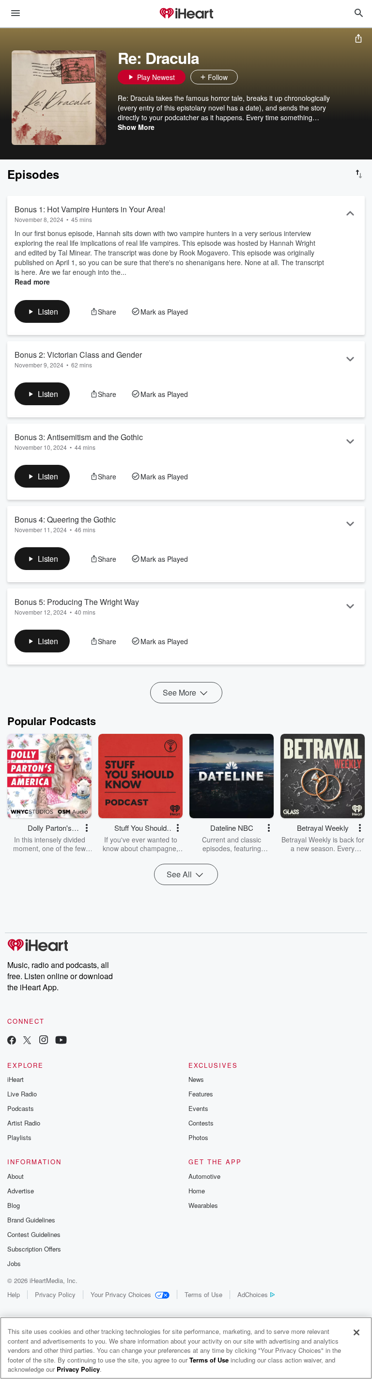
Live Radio (22, 1093)
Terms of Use (203, 1294)
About (15, 1176)
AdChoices (252, 1294)
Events (198, 1108)
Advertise (20, 1190)
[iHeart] (186, 14)
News (196, 1079)
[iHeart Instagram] (43, 1040)
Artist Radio (23, 1122)
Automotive (204, 1176)
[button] (247, 77)
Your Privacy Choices (121, 1294)
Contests (201, 1122)
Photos (198, 1137)
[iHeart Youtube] (61, 1040)
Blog (13, 1205)
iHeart (15, 1079)
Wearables (203, 1205)
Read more (32, 281)
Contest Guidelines (34, 1234)
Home (196, 1190)
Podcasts (20, 1108)
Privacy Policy (55, 1294)
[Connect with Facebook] (11, 1040)
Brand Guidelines (31, 1219)
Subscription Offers (34, 1248)
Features (200, 1093)
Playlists (19, 1137)
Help (13, 1294)
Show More (136, 127)
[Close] (356, 1332)
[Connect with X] (27, 1040)
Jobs (14, 1263)
